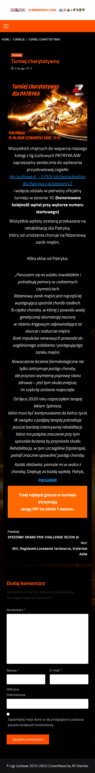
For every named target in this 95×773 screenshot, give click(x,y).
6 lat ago (20, 68)
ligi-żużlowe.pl (23, 176)
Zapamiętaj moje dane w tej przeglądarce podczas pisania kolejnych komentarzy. (46, 722)
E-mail (56, 670)
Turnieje (16, 55)
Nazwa (13, 670)
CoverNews (57, 765)
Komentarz (16, 609)
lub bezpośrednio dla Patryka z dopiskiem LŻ (54, 180)
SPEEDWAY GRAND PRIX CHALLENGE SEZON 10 (43, 534)
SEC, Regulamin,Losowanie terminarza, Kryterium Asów (49, 548)
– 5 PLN (44, 176)
